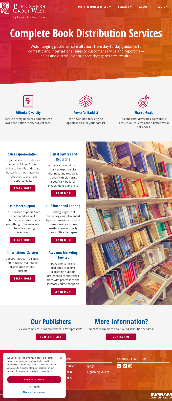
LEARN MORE (22, 188)
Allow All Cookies (34, 379)
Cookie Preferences (34, 392)
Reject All (34, 387)
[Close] (61, 358)
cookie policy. (47, 371)
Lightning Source (98, 372)
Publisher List (51, 337)
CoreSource (67, 366)
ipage (91, 366)
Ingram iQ (66, 377)
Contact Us (121, 337)
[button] (95, 7)
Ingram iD (66, 372)
